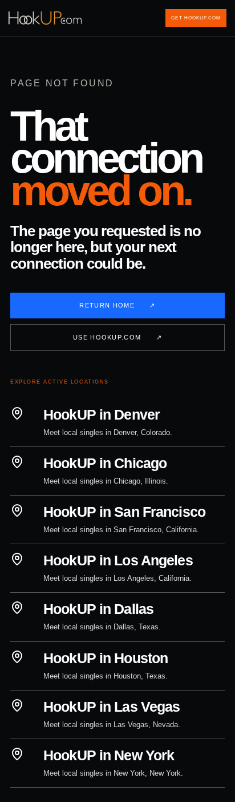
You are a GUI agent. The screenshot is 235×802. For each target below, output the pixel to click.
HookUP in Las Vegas (111, 707)
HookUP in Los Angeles (118, 560)
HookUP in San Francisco (124, 512)
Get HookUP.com (196, 18)
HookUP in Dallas (98, 609)
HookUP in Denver (101, 414)
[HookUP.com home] (46, 17)
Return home (117, 305)
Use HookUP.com (117, 337)
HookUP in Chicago (105, 463)
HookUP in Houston (105, 658)
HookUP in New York (108, 755)
